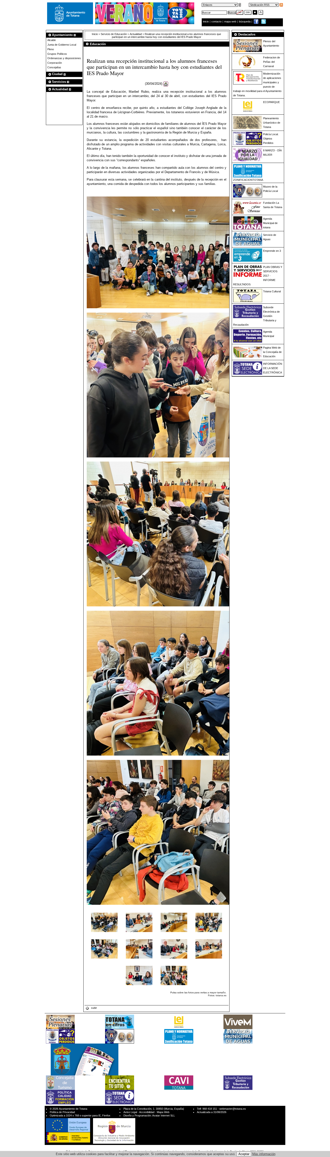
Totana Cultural (272, 291)
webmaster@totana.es (232, 1108)
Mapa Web (163, 1112)
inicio (206, 21)
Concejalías (54, 67)
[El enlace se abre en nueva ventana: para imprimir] (165, 84)
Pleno (50, 49)
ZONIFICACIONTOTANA (248, 179)
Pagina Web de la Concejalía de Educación (272, 352)
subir (93, 1007)
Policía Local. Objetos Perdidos (271, 138)
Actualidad (136, 34)
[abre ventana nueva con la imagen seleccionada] (104, 922)
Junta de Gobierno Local (61, 44)
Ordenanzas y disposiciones (64, 58)
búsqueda (245, 21)
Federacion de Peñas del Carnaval (271, 62)
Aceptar (243, 1154)
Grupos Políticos (57, 53)
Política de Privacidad (62, 1112)
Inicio (95, 34)
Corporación (54, 62)
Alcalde (51, 40)
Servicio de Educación (114, 34)
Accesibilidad (146, 1112)
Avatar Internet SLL (163, 1115)
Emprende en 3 (272, 250)
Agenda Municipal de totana (270, 223)
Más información (263, 1154)
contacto (216, 21)
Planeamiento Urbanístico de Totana (271, 122)
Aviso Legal (130, 1112)
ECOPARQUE (271, 102)
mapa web (230, 21)
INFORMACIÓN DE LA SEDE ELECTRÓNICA (272, 368)
